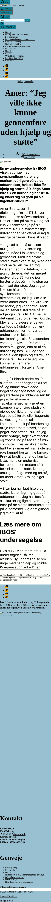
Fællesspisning (11, 868)
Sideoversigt (10, 870)
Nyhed (20, 81)
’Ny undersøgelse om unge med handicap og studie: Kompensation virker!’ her (24, 563)
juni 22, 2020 (29, 157)
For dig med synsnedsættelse (17, 34)
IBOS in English (12, 879)
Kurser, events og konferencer (17, 46)
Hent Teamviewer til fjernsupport (19, 882)
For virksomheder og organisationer (20, 39)
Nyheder (8, 51)
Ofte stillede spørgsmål (14, 56)
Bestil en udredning (13, 41)
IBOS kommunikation (31, 154)
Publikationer (10, 49)
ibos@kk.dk (19, 834)
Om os (8, 32)
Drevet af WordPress (8, 896)
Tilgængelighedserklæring (13, 887)
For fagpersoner (11, 37)
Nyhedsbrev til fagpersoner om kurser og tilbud (24, 875)
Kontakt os (9, 60)
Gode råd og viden (13, 44)
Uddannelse (28, 81)
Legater (8, 53)
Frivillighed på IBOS (14, 58)
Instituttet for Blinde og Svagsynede (21, 892)
